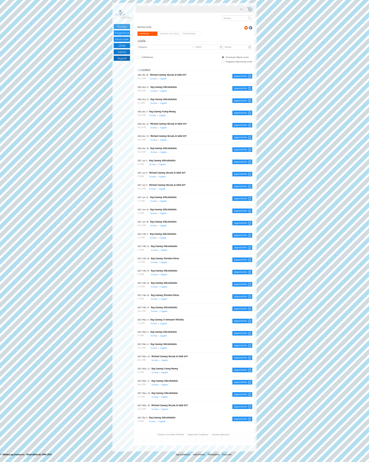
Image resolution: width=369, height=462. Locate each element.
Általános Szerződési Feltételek (171, 434)
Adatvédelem (199, 454)
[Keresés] (249, 18)
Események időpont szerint (237, 57)
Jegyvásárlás (240, 76)
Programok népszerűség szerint (239, 62)
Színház (153, 79)
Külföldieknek (147, 57)
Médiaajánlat (213, 454)
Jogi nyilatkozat (183, 454)
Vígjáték (163, 79)
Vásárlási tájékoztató (220, 434)
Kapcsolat (226, 454)
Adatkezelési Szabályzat (198, 434)
